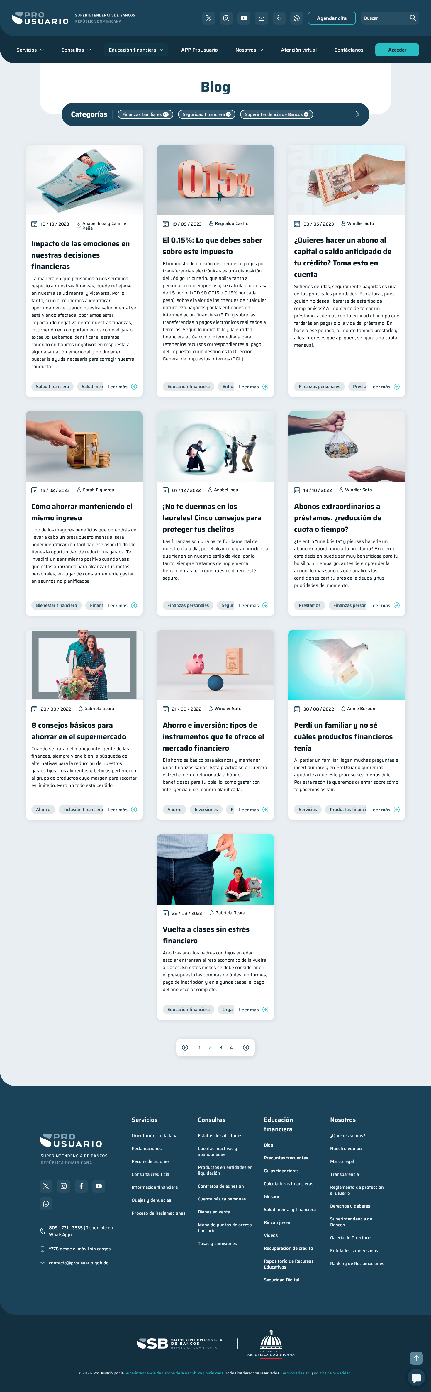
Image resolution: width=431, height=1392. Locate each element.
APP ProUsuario (199, 50)
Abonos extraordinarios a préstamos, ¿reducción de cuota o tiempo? (337, 518)
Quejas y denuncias (151, 1200)
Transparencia (344, 1174)
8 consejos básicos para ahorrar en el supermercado (78, 730)
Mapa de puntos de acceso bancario (225, 1227)
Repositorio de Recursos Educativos (289, 1264)
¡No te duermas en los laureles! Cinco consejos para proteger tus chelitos (212, 518)
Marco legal (342, 1161)
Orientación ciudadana (154, 1135)
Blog (268, 1145)
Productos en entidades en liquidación (226, 1170)
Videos (271, 1235)
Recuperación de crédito (288, 1248)
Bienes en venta (214, 1211)
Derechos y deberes (350, 1206)
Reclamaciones (147, 1148)
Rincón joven (277, 1222)
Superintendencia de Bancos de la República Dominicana (174, 1373)
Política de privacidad (332, 1373)
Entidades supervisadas (354, 1250)
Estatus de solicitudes (220, 1135)
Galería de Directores (351, 1237)
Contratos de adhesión (221, 1186)
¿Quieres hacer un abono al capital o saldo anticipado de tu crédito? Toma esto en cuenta (342, 257)
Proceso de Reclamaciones (158, 1213)
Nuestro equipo (346, 1148)
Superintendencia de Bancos (351, 1221)
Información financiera (155, 1187)
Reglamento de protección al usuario (357, 1190)
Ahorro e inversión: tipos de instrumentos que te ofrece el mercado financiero (213, 736)
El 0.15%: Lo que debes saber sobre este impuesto (212, 245)
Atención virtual (299, 50)
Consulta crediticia (150, 1174)
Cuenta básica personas (222, 1199)
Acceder (396, 51)
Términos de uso (295, 1373)
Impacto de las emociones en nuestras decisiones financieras (80, 255)
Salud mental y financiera (290, 1209)
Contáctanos (349, 50)
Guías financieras (281, 1170)
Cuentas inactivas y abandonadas (218, 1151)
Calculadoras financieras (288, 1183)
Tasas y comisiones (217, 1243)
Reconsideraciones (150, 1161)
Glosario (272, 1196)
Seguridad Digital (281, 1279)
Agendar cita (332, 18)
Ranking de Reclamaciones (357, 1263)
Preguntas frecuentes (286, 1157)
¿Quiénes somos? (347, 1135)
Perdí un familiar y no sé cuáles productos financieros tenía (343, 736)
